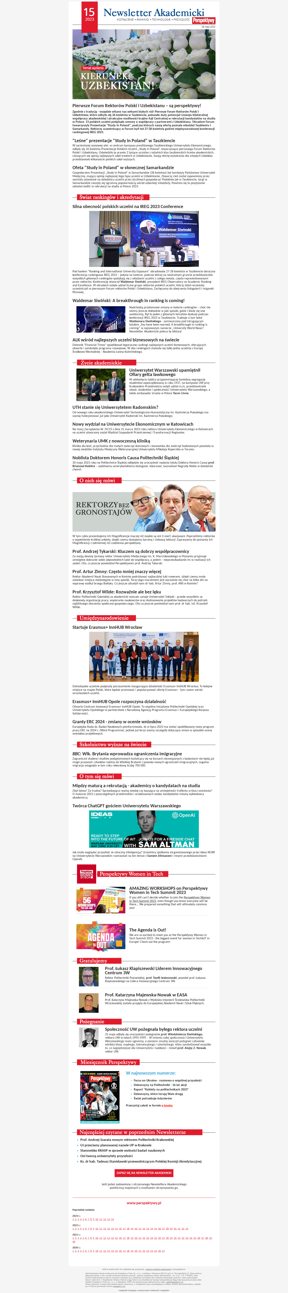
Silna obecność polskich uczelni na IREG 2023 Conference (127, 207)
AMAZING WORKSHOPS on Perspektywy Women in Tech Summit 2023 (168, 890)
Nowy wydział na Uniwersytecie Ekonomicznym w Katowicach (132, 424)
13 (108, 1219)
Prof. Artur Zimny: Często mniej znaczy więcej (116, 572)
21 (140, 1228)
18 (128, 1228)
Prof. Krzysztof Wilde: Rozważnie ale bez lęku (116, 592)
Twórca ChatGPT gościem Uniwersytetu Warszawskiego (126, 806)
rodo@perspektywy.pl (174, 1282)
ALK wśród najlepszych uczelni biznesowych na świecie (125, 340)
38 (206, 1238)
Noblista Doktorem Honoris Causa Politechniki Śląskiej (125, 458)
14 (112, 1219)
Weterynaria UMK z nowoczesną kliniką (111, 441)
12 (104, 1219)
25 (155, 1228)
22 (143, 1228)
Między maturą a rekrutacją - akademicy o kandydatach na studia (136, 786)
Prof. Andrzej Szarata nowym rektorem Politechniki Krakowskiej (127, 1140)
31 (179, 1228)
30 (175, 1228)
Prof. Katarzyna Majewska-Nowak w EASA (146, 995)
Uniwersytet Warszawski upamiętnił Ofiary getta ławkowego (164, 372)
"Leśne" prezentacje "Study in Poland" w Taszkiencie (123, 141)
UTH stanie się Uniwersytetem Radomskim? (115, 407)
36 (198, 1238)
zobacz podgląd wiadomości (158, 1269)
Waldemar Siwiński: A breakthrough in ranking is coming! (128, 301)
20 (136, 1228)
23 (147, 1228)
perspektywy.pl (119, 1286)
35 (194, 1238)
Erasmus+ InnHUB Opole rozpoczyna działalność (119, 702)
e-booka (167, 1105)
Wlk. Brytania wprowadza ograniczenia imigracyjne (127, 754)
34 (190, 1238)
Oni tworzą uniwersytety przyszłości (106, 1156)
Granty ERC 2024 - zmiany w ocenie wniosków (116, 722)
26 (159, 1228)
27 (163, 1228)
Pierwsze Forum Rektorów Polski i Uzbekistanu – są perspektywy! (136, 106)
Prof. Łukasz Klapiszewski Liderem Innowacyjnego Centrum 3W (153, 970)
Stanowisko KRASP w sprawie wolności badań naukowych (122, 1151)
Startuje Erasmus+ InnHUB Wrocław (107, 627)
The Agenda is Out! (147, 930)
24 (151, 1228)
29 (171, 1228)
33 (187, 1228)
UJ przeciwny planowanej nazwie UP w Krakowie (115, 1145)
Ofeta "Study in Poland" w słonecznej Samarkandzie (123, 168)
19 (132, 1228)
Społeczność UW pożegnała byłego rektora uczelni (153, 1029)
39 (210, 1238)
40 (73, 1241)
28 (167, 1228)
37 (202, 1238)
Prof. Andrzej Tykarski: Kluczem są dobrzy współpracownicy (130, 551)
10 (96, 1219)
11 (100, 1219)
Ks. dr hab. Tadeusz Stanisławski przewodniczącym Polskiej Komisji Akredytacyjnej (141, 1162)
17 (124, 1228)
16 (120, 1228)
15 (116, 1228)
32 (183, 1228)
